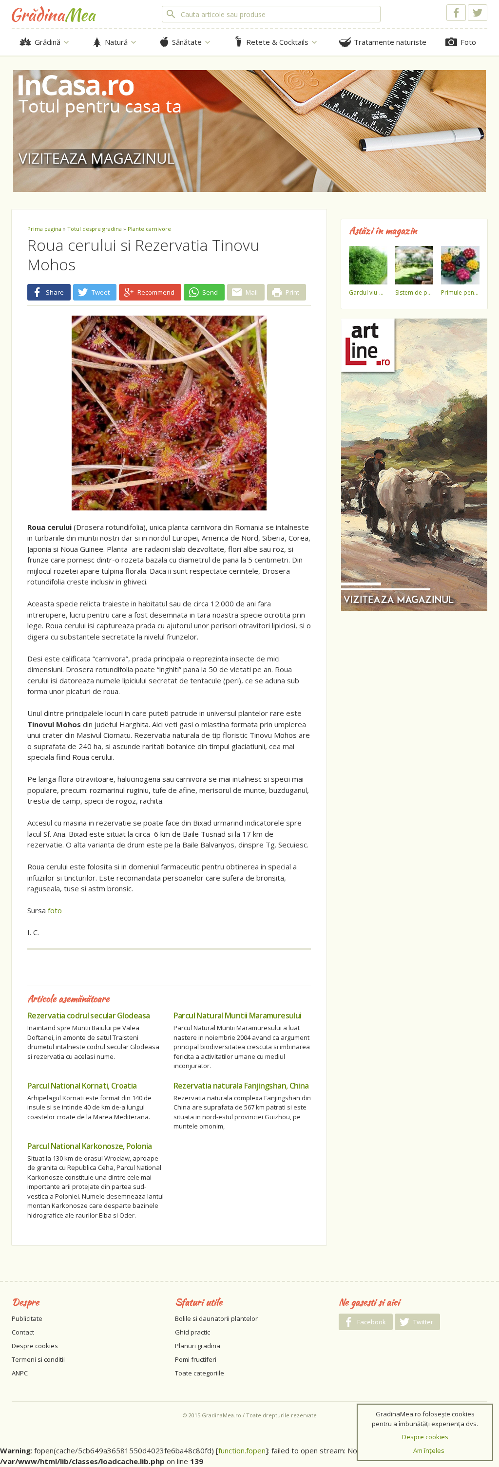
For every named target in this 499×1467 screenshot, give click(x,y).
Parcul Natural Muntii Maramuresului (237, 1015)
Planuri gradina (197, 1345)
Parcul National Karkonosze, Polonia (89, 1146)
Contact (23, 1332)
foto (55, 910)
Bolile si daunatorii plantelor (216, 1318)
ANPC (20, 1373)
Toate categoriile (199, 1373)
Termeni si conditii (38, 1359)
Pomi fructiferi (195, 1359)
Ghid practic (192, 1332)
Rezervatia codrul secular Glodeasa (88, 1015)
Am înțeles (428, 1450)
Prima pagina (44, 228)
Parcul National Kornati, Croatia (82, 1085)
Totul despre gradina (94, 228)
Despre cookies (35, 1345)
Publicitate (27, 1318)
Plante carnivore (149, 228)
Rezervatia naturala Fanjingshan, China (241, 1085)
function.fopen (242, 1450)
